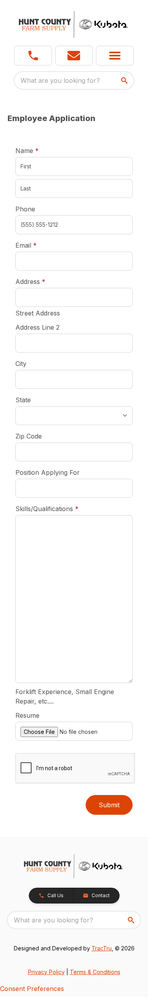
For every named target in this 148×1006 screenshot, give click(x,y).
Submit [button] (109, 805)
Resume (27, 715)
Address (30, 282)
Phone (25, 209)
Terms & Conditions (95, 972)
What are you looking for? (60, 80)
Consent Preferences (32, 989)
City (20, 364)
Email (38, 245)
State (23, 400)
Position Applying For (47, 472)
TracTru (102, 948)
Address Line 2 (37, 327)
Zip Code (28, 436)
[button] (33, 55)
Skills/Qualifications (47, 509)
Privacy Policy (46, 972)
